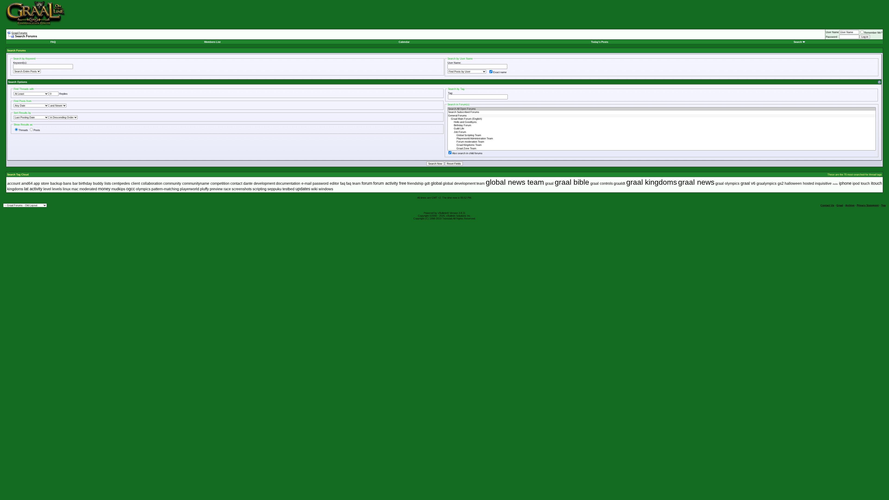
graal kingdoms (651, 182)
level (47, 189)
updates (302, 189)
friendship (415, 183)
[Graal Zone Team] (662, 148)
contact (236, 183)
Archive (850, 205)
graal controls (601, 183)
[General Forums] (662, 115)
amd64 (27, 183)
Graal (839, 205)
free (402, 183)
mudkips (118, 189)
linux (67, 189)
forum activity (385, 183)
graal (549, 183)
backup (56, 183)
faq (342, 183)
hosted (808, 183)
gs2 (781, 183)
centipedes (121, 183)
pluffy (204, 189)
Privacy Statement (868, 205)
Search (798, 42)
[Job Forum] (662, 132)
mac (75, 189)
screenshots (242, 189)
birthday (85, 183)
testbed (288, 189)
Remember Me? (873, 32)
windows (326, 189)
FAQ (53, 42)
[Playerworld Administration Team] (662, 138)
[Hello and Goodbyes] (662, 122)
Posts (37, 130)
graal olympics (727, 183)
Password (831, 36)
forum (367, 183)
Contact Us (827, 205)
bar (75, 183)
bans (67, 183)
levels (57, 189)
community (172, 183)
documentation (288, 183)
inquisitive (823, 183)
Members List (212, 42)
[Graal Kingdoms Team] (662, 145)
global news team (515, 182)
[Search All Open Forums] (662, 109)
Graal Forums (19, 32)
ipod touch (861, 183)
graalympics (766, 183)
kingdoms (15, 189)
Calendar (404, 42)
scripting (259, 189)
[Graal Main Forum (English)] (662, 119)
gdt (427, 183)
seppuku (274, 189)
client (135, 183)
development (264, 183)
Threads (23, 130)
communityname (195, 183)
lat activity (33, 189)
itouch (876, 183)
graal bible (572, 182)
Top (883, 205)
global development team (464, 183)
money (104, 189)
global (436, 183)
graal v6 (748, 183)
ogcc (130, 189)
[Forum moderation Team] (662, 142)
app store (41, 183)
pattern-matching (165, 189)
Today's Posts (599, 42)
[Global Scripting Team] (662, 135)
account (13, 183)
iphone (845, 183)
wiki (314, 189)
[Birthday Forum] (662, 125)
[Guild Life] (662, 128)
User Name (832, 32)
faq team (353, 183)
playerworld (189, 189)
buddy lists (102, 183)
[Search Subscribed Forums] (662, 112)
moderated (88, 189)
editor (334, 183)
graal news (696, 182)
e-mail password (315, 183)
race (227, 189)
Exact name (500, 72)
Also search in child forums (467, 153)
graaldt (619, 183)
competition (219, 183)
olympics (143, 189)
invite (835, 184)
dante (248, 183)
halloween (793, 183)
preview (216, 189)
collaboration (151, 183)
